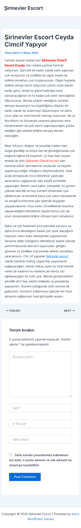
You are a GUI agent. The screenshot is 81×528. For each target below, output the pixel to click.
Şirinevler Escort (23, 8)
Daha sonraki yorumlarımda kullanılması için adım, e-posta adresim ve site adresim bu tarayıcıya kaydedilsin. (40, 460)
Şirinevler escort (57, 256)
